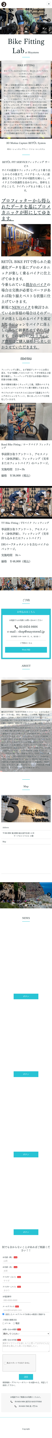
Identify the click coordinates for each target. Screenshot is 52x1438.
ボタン (26, 996)
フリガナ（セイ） (10, 1277)
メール (8, 1323)
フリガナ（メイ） (10, 1287)
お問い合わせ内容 (10, 1340)
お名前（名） (8, 1267)
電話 (17, 1323)
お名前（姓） (8, 1257)
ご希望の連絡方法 (10, 1320)
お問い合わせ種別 (10, 1329)
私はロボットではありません (18, 1363)
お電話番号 (7, 1296)
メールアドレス (9, 1306)
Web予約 (26, 650)
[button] (18, 31)
